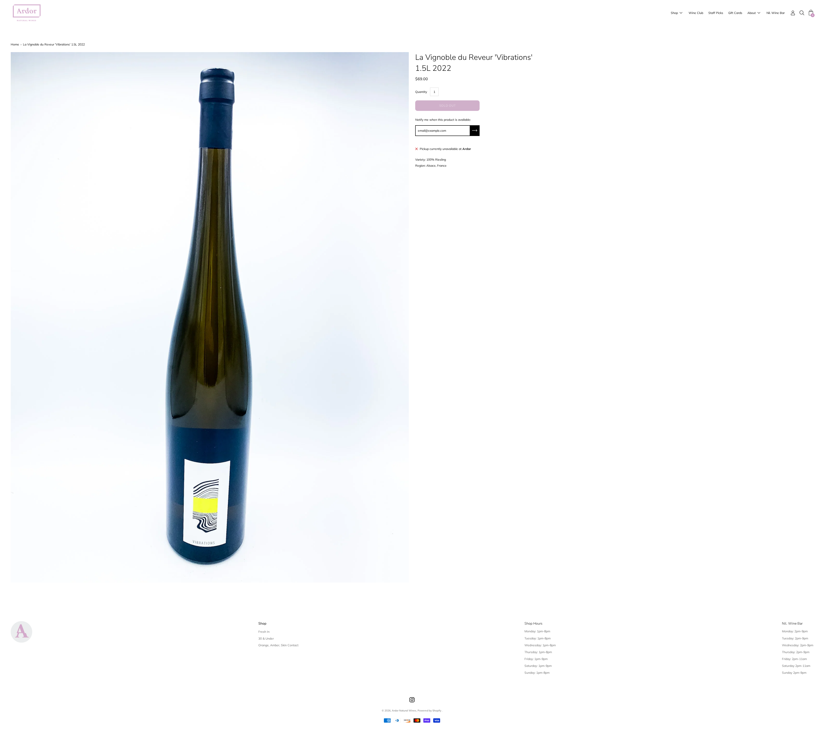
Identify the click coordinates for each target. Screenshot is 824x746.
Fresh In (264, 632)
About (751, 13)
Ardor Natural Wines (404, 710)
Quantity (421, 92)
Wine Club (696, 13)
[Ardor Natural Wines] (27, 13)
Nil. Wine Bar (775, 13)
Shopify (436, 710)
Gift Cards (735, 13)
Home (15, 44)
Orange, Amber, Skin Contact (278, 645)
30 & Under (266, 638)
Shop (674, 13)
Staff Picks (715, 13)
